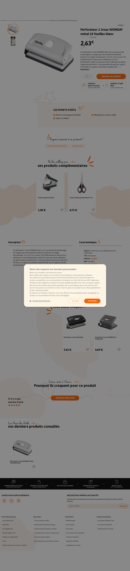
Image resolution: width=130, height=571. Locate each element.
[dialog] (65, 285)
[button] (40, 301)
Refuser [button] (75, 301)
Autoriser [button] (92, 301)
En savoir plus (75, 295)
